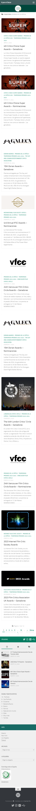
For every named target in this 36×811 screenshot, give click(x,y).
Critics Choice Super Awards (13, 36)
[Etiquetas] (29, 647)
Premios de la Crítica (22, 154)
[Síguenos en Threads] (33, 639)
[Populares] (18, 647)
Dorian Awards (9, 154)
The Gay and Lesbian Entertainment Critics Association (17, 158)
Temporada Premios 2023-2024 (14, 156)
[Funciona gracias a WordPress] (13, 801)
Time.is (3, 740)
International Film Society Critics (15, 212)
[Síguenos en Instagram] (27, 639)
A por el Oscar (6, 2)
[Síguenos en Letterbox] (30, 639)
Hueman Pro (27, 801)
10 (21, 630)
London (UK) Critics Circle (12, 414)
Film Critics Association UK (12, 590)
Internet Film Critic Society (13, 534)
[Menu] (33, 2)
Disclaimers (4, 782)
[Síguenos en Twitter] (24, 639)
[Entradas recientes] (6, 647)
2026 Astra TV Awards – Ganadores (21, 662)
